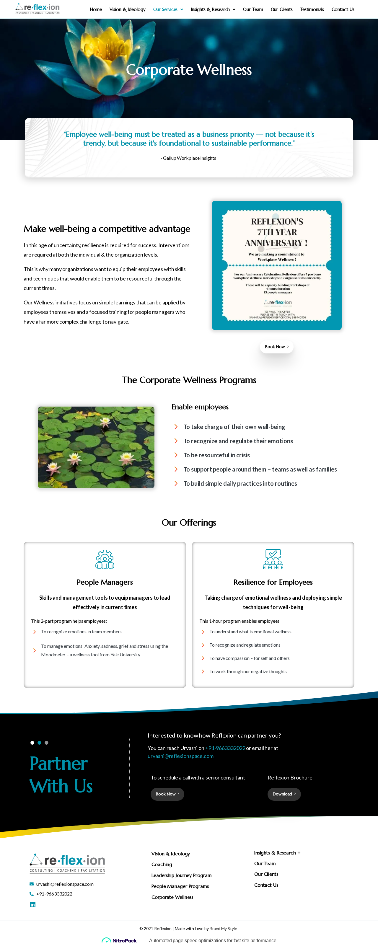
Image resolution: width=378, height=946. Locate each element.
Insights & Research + (277, 853)
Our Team (253, 9)
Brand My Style (223, 928)
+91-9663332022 (225, 748)
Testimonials (312, 9)
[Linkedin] (32, 904)
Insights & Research (210, 9)
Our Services (165, 9)
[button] (277, 853)
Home (96, 9)
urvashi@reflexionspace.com (181, 756)
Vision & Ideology (127, 9)
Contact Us (343, 9)
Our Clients (282, 9)
